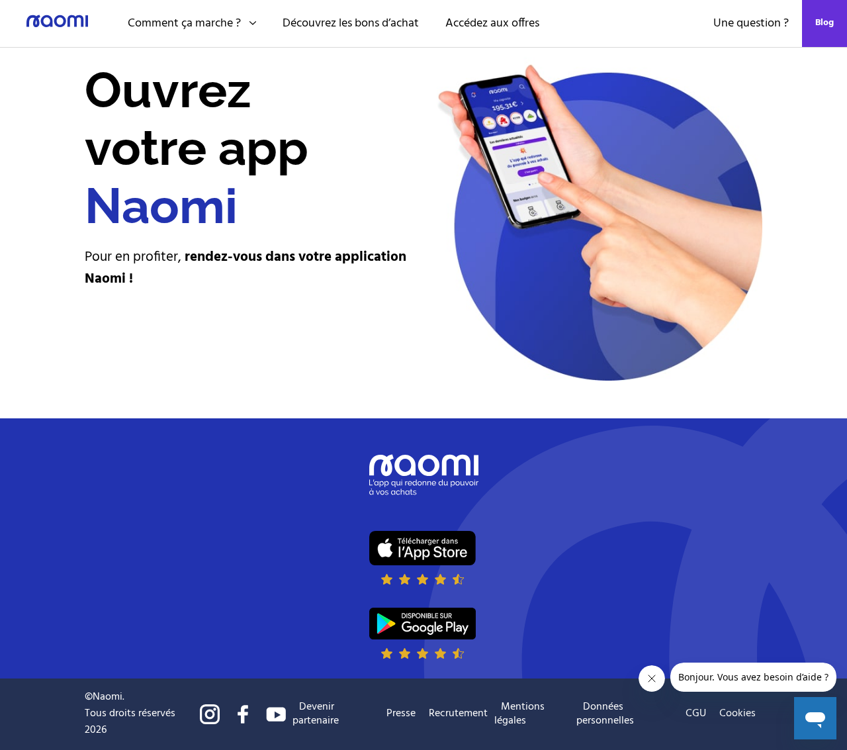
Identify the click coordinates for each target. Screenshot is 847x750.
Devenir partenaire (315, 713)
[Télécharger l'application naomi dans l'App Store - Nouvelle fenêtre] (422, 557)
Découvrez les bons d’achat (351, 23)
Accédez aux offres (492, 23)
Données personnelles (605, 713)
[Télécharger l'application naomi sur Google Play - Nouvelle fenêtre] (422, 633)
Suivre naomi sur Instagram (210, 714)
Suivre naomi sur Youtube (276, 714)
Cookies (737, 714)
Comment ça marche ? (184, 23)
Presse (401, 713)
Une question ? (751, 23)
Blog (824, 22)
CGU (696, 713)
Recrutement (458, 713)
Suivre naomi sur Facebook (243, 714)
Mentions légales (519, 713)
